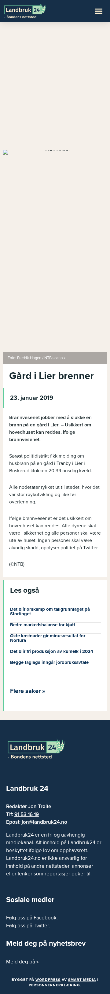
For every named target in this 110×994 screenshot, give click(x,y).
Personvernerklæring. (55, 985)
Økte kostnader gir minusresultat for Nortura (47, 638)
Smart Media (82, 979)
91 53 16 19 (26, 814)
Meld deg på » (22, 962)
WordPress (48, 979)
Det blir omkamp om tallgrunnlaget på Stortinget (50, 611)
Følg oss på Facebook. (32, 918)
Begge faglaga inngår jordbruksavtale (49, 662)
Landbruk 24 (33, 10)
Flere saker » (28, 691)
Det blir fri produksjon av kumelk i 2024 (51, 651)
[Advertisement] (55, 89)
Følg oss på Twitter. (28, 925)
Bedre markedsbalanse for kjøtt (42, 625)
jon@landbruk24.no (44, 822)
